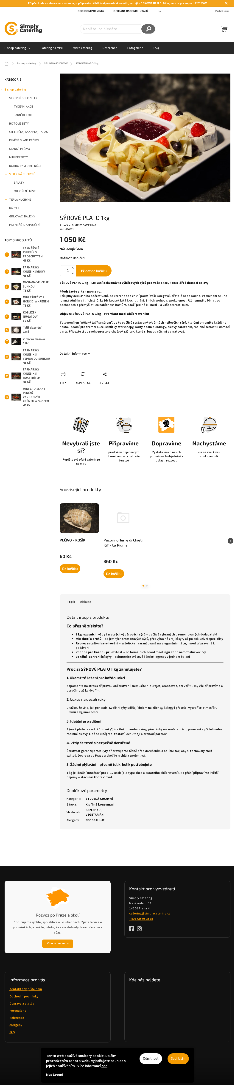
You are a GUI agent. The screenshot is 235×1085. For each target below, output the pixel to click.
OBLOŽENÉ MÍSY (25, 191)
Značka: (78, 225)
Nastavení (54, 1074)
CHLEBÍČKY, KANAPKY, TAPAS (28, 132)
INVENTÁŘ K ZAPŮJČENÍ (24, 225)
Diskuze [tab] (85, 602)
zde (104, 1065)
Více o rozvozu (58, 943)
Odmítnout (151, 1058)
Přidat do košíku (94, 271)
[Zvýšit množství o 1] (72, 268)
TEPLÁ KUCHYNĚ (20, 199)
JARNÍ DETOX (23, 115)
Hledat (148, 29)
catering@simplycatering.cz (150, 913)
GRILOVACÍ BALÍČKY (22, 216)
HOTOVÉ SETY (19, 123)
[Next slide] (230, 541)
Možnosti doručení (72, 258)
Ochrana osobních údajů (130, 11)
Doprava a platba (21, 1003)
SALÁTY (19, 182)
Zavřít (88, 369)
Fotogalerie (17, 1010)
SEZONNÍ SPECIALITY (23, 98)
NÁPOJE (14, 208)
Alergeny (15, 1025)
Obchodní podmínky (91, 11)
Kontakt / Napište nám (25, 989)
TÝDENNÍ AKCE (23, 106)
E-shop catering (15, 89)
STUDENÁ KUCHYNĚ (22, 174)
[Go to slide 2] (147, 586)
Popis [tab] (71, 602)
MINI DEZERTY (18, 157)
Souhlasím (178, 1058)
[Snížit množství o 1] (72, 273)
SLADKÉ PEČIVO (19, 149)
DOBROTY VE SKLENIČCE (25, 166)
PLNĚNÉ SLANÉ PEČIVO (24, 140)
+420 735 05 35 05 (141, 919)
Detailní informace (73, 353)
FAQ (12, 1032)
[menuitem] (51, 48)
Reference (16, 1018)
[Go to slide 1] (143, 586)
